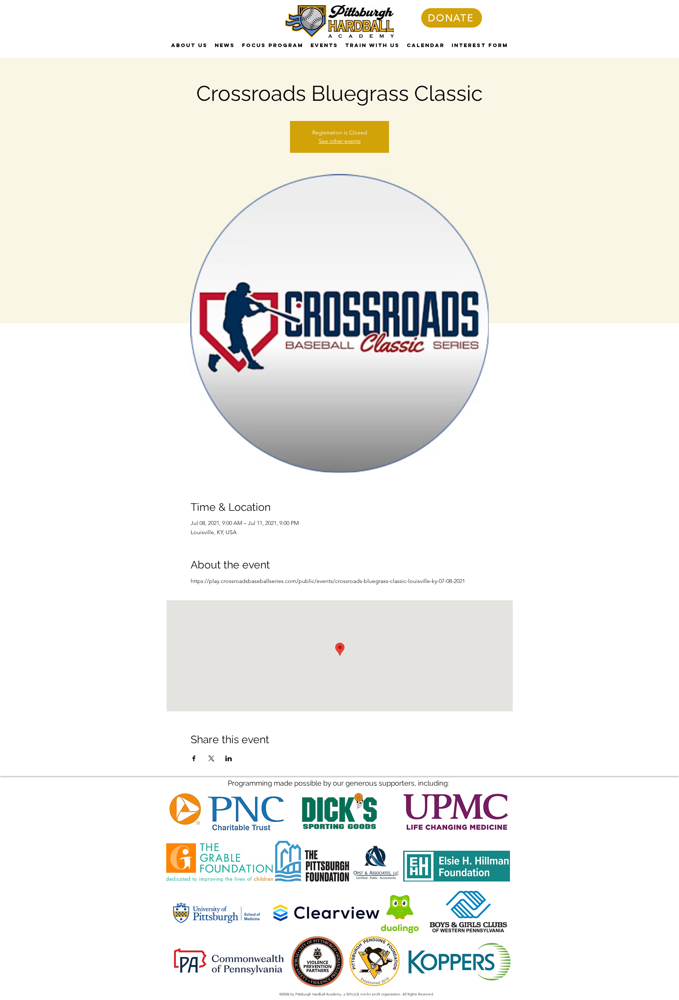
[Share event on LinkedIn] (228, 758)
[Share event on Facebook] (194, 758)
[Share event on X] (211, 758)
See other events (340, 141)
